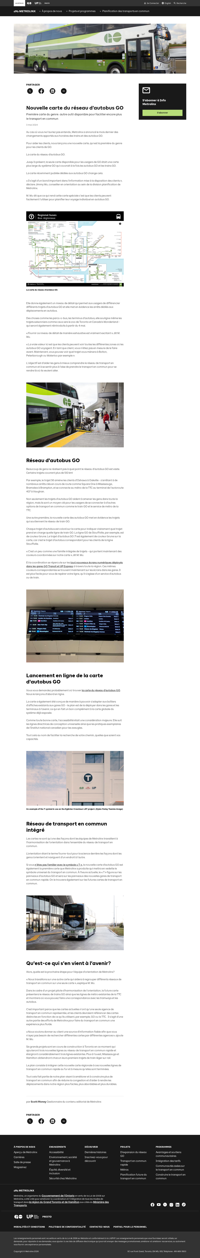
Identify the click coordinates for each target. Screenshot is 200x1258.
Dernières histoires (95, 1152)
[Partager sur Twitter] (30, 91)
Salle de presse (22, 1162)
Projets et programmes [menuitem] (82, 11)
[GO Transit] (18, 1217)
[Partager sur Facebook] (41, 91)
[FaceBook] (152, 1204)
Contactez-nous (100, 1227)
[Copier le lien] (64, 91)
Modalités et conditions (29, 1227)
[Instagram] (171, 1204)
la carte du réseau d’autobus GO (101, 690)
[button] (29, 3)
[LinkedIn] (177, 1204)
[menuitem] (50, 11)
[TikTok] (183, 1204)
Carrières (19, 1157)
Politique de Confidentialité (67, 1227)
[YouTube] (158, 1204)
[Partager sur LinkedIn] (52, 91)
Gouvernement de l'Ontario (58, 1195)
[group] (50, 11)
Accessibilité (56, 1152)
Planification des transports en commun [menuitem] (125, 11)
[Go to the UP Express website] (38, 3)
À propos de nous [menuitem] (52, 11)
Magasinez (20, 1167)
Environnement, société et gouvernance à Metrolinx (63, 1161)
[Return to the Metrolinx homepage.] (25, 11)
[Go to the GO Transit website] (29, 3)
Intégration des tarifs (168, 1160)
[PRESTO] (47, 1217)
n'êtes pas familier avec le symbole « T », (59, 864)
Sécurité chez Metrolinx (63, 1178)
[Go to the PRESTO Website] (47, 3)
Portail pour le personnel (130, 1227)
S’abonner (162, 112)
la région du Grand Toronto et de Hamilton (54, 1202)
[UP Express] (33, 1217)
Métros (124, 1169)
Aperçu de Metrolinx (25, 1152)
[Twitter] (165, 1204)
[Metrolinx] (24, 1190)
